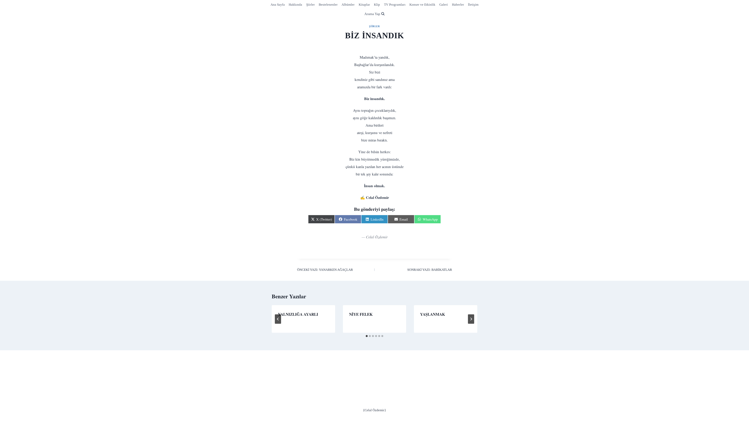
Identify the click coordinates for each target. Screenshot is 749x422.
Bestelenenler (328, 4)
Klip (377, 4)
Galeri (443, 4)
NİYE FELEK (361, 314)
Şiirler (310, 4)
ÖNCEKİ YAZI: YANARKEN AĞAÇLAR (325, 270)
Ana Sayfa (278, 4)
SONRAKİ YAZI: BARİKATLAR (429, 270)
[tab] (367, 336)
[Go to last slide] (278, 319)
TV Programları (395, 4)
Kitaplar (364, 4)
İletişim (473, 4)
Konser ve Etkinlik (422, 4)
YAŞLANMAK (432, 314)
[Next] (471, 319)
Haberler (458, 4)
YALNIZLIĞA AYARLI (298, 314)
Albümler (348, 4)
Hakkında (295, 4)
